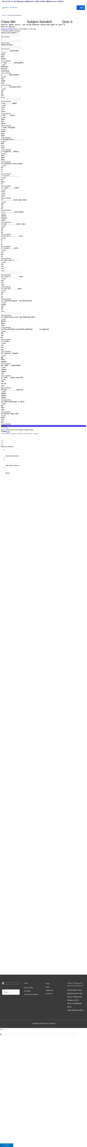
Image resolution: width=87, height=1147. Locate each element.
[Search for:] (11, 992)
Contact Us (49, 993)
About (47, 987)
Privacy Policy (28, 987)
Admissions (49, 990)
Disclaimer (27, 991)
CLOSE (6, 1145)
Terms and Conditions (31, 994)
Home (48, 983)
